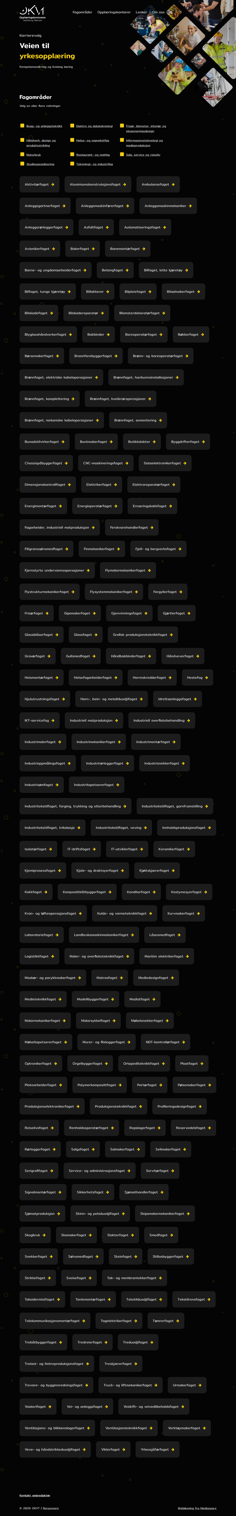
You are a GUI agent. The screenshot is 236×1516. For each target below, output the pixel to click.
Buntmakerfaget (93, 441)
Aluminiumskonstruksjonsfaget (95, 184)
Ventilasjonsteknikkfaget (126, 1428)
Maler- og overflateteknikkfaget (97, 956)
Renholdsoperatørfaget (88, 1127)
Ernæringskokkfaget (150, 506)
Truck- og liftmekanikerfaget (128, 1385)
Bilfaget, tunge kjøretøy (45, 291)
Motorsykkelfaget (95, 1020)
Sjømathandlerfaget (141, 1192)
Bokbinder (95, 334)
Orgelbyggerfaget (87, 1063)
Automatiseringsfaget (142, 227)
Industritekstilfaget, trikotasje (50, 827)
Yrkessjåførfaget (155, 1449)
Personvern (51, 1508)
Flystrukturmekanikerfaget (47, 591)
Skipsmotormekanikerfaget (162, 1213)
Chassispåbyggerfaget (43, 463)
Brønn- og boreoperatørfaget (158, 355)
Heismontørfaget (39, 677)
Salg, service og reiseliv (143, 154)
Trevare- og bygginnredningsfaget (54, 1385)
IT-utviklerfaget (124, 849)
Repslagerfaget (142, 1127)
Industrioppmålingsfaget (45, 763)
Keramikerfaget (171, 849)
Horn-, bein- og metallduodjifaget (109, 699)
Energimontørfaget (40, 506)
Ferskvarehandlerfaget (129, 527)
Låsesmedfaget (162, 934)
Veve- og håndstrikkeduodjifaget (52, 1449)
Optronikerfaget (38, 1063)
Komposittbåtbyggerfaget (84, 892)
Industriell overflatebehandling (159, 720)
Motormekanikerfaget (42, 1020)
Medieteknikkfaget (40, 999)
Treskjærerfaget (118, 1363)
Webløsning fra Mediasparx (197, 1508)
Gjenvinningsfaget (126, 613)
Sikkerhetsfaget (90, 1192)
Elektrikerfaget (98, 484)
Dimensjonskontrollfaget (45, 484)
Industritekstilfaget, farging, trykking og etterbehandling (73, 806)
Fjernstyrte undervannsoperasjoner (54, 570)
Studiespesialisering (40, 164)
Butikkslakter (139, 441)
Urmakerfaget (184, 1385)
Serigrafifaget (36, 1170)
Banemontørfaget (125, 248)
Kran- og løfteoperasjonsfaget (50, 913)
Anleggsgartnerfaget (42, 205)
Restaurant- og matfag (93, 154)
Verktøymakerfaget (184, 1428)
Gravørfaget (35, 656)
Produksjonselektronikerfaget (49, 1106)
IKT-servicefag (37, 720)
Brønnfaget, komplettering (47, 398)
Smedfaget (158, 1235)
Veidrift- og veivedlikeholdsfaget (151, 1406)
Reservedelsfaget (190, 1127)
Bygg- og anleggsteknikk (44, 126)
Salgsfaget (80, 1149)
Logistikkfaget (37, 956)
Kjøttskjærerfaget (154, 870)
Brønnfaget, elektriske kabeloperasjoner (58, 377)
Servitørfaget (157, 1170)
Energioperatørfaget (94, 506)
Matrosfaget (107, 977)
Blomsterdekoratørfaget (139, 313)
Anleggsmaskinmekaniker (165, 205)
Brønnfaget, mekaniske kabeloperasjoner (59, 420)
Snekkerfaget (36, 1256)
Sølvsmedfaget (80, 1256)
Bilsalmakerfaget (181, 291)
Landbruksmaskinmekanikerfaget (101, 934)
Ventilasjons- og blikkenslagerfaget (54, 1428)
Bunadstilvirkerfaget (42, 441)
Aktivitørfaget (37, 184)
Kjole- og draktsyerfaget (97, 870)
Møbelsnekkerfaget (147, 1020)
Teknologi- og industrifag (94, 164)
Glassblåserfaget (39, 634)
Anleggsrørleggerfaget (44, 227)
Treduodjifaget (135, 1342)
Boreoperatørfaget (141, 334)
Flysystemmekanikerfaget (111, 591)
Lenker (141, 12)
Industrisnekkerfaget (161, 763)
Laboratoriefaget (39, 934)
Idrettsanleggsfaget (174, 699)
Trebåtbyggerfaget (40, 1342)
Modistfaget (140, 999)
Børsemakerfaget (39, 355)
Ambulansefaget (155, 184)
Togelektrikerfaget (116, 1320)
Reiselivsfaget (36, 1127)
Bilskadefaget (36, 313)
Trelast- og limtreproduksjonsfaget (54, 1363)
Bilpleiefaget (135, 291)
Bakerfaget (79, 248)
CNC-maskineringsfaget (103, 463)
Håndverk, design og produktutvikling (41, 143)
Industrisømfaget (39, 784)
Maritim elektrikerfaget (164, 956)
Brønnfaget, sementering (135, 420)
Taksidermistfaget (39, 1299)
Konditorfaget (138, 892)
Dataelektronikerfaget (162, 463)
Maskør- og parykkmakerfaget (50, 977)
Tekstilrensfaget (191, 1299)
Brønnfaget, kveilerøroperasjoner (118, 398)
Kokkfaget (33, 892)
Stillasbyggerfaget (168, 1256)
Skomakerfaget (73, 1235)
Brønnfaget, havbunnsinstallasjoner (143, 377)
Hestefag (194, 677)
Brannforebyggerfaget (93, 355)
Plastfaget (189, 1063)
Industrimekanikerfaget (96, 741)
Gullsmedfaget (78, 656)
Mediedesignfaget (153, 977)
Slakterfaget (117, 1235)
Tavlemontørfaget (90, 1299)
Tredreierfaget (90, 1342)
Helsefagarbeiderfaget (93, 677)
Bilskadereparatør (83, 313)
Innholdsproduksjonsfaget (183, 827)
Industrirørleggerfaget (104, 763)
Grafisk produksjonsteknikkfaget (140, 634)
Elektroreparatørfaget (151, 484)
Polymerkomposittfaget (97, 1085)
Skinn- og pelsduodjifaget (97, 1213)
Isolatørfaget (35, 849)
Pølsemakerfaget (192, 1085)
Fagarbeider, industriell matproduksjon (57, 527)
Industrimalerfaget (40, 741)
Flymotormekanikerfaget (125, 570)
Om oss (158, 12)
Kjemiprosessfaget (40, 870)
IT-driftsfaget (79, 849)
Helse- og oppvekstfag (92, 140)
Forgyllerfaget (165, 591)
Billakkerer (95, 291)
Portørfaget (147, 1085)
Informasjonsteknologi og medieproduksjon (144, 143)
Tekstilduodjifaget (141, 1299)
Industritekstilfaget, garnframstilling (172, 806)
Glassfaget (83, 634)
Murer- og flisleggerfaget (104, 1042)
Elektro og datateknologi (94, 126)
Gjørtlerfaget (174, 613)
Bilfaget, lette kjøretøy (163, 270)
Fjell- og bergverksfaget (155, 548)
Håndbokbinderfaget (128, 656)
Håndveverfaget (180, 656)
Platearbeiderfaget (40, 1085)
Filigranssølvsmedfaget (44, 548)
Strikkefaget (35, 1277)
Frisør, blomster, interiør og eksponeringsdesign (146, 128)
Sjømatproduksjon (40, 1213)
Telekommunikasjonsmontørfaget (52, 1320)
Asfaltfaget (93, 227)
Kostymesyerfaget (186, 892)
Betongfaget (112, 270)
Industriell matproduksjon (91, 720)
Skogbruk (32, 1235)
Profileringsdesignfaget (177, 1106)
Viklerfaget (110, 1449)
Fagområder (82, 12)
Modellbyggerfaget (92, 999)
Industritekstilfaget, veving (118, 827)
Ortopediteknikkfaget (141, 1063)
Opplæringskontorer (114, 12)
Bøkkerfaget (188, 334)
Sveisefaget (76, 1277)
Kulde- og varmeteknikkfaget (122, 913)
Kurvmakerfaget (181, 913)
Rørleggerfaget (37, 1149)
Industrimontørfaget (153, 741)
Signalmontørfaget (40, 1192)
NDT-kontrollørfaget (163, 1042)
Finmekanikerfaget (99, 548)
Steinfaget (123, 1256)
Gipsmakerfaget (77, 613)
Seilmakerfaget (168, 1149)
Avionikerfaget (37, 248)
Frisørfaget (34, 613)
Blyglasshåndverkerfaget (45, 334)
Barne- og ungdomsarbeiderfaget (53, 270)
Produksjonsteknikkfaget (115, 1106)
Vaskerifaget (35, 1406)
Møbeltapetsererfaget (43, 1042)
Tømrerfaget (163, 1320)
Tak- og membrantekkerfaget (131, 1277)
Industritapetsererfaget (94, 784)
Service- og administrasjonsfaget (97, 1170)
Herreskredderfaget (149, 677)
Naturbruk (33, 154)
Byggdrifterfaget (185, 441)
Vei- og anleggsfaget (84, 1406)
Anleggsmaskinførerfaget (102, 205)
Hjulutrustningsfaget (42, 699)
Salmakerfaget (122, 1149)
